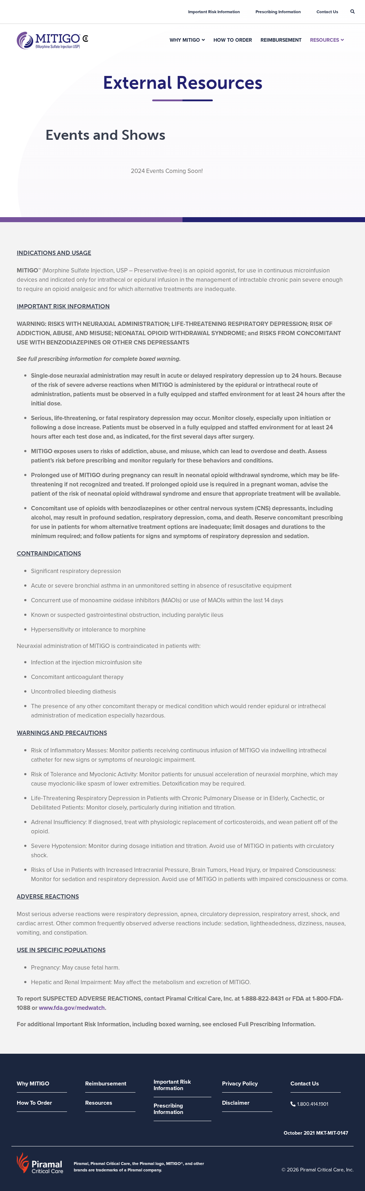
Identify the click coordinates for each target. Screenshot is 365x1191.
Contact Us (327, 12)
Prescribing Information (278, 12)
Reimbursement (281, 40)
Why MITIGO (185, 40)
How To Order (233, 40)
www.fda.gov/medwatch (72, 1007)
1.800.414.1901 (312, 1104)
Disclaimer (236, 1103)
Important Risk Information (214, 12)
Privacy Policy (240, 1084)
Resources (324, 40)
